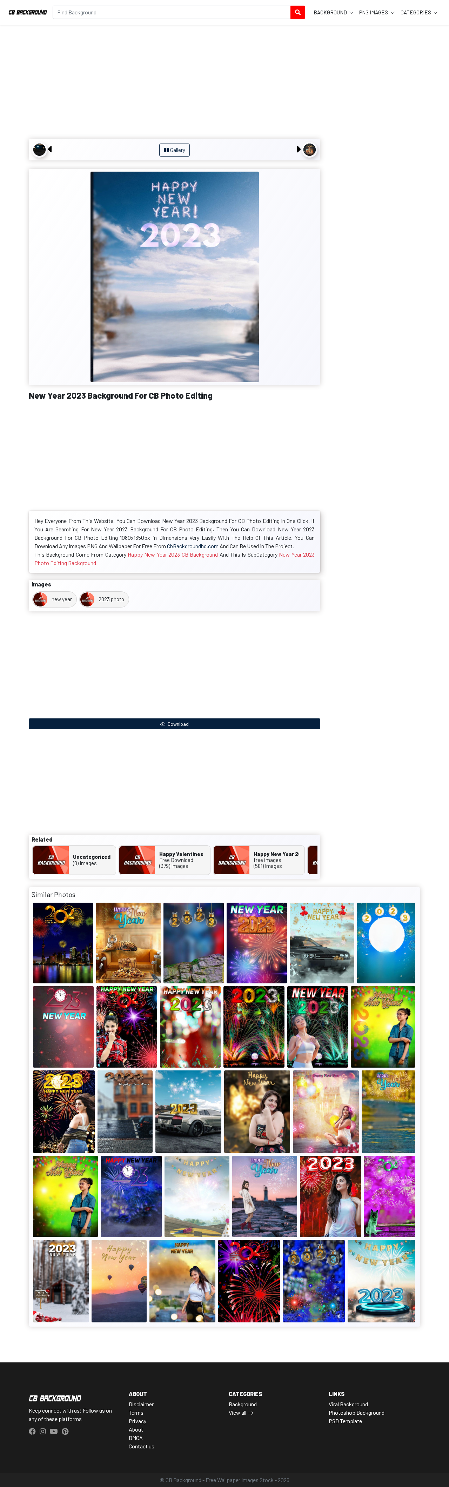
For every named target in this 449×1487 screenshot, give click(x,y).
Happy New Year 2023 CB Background (173, 554)
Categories (416, 12)
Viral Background (348, 1404)
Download (178, 724)
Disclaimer (141, 1404)
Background (331, 12)
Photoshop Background (356, 1412)
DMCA (136, 1437)
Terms (136, 1412)
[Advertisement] (174, 83)
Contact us (141, 1446)
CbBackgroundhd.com (193, 546)
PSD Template (345, 1421)
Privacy (137, 1421)
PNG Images (374, 12)
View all (237, 1412)
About (136, 1429)
